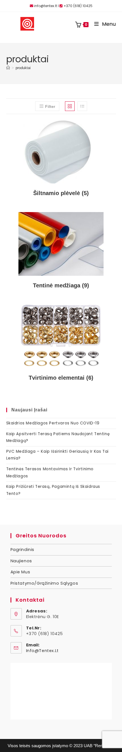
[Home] (8, 68)
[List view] (82, 106)
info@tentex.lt (42, 650)
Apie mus (20, 572)
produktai (23, 68)
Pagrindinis (22, 549)
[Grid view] (70, 106)
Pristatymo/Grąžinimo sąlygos (44, 583)
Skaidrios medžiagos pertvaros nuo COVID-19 (53, 423)
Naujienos (21, 561)
